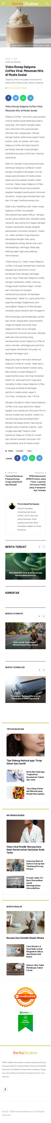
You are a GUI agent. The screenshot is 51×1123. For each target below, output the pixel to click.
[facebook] (8, 98)
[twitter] (16, 98)
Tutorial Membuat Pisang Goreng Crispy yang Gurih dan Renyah (14, 480)
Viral (15, 59)
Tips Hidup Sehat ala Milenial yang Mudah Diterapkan (35, 791)
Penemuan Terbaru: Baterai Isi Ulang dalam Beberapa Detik (25, 697)
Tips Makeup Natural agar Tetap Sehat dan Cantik (24, 762)
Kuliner (19, 451)
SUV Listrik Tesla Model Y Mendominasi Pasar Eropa (25, 643)
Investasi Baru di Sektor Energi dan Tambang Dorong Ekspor (35, 865)
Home (7, 59)
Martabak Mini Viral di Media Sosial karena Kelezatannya (25, 573)
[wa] (23, 98)
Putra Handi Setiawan (17, 88)
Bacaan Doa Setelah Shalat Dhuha (25, 937)
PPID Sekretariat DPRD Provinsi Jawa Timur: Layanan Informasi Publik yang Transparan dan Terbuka (36, 483)
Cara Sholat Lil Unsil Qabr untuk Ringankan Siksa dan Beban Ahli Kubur (34, 951)
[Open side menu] (3, 3)
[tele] (30, 98)
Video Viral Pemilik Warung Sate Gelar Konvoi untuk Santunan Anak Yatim (25, 849)
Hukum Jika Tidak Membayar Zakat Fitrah (35, 967)
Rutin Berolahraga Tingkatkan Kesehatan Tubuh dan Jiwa (35, 775)
